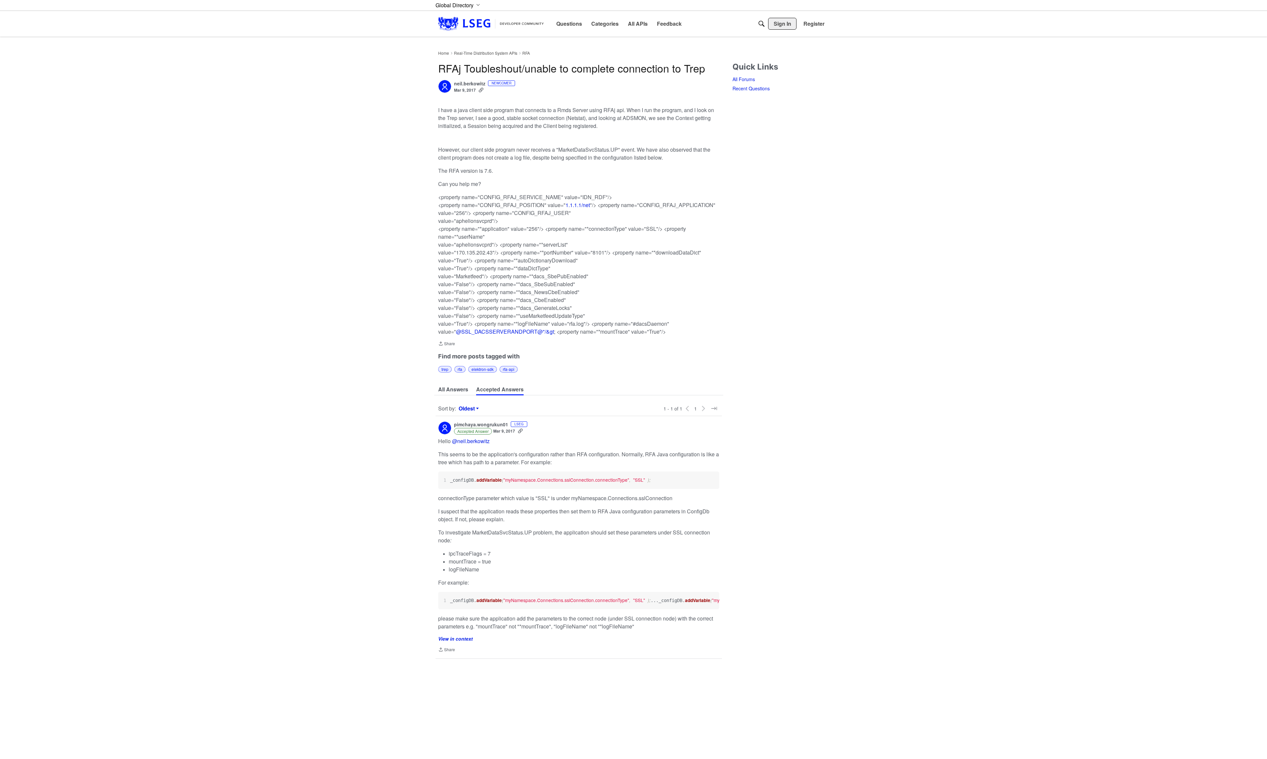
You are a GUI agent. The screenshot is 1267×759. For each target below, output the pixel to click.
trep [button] (444, 369)
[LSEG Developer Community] (491, 23)
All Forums (743, 79)
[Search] (761, 24)
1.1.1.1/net (578, 205)
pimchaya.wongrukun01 (481, 425)
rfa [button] (460, 369)
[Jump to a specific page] (714, 408)
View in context (455, 638)
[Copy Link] (481, 90)
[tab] (453, 389)
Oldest (467, 408)
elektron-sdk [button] (482, 369)
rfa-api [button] (508, 369)
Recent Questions (751, 88)
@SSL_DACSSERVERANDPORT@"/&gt (505, 331)
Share (446, 344)
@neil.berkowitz (471, 441)
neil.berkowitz (469, 84)
